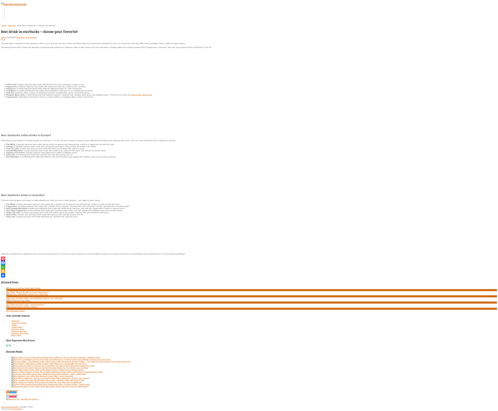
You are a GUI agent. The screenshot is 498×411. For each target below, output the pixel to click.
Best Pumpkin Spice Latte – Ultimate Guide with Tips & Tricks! (59, 380)
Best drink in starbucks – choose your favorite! (70, 378)
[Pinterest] (249, 259)
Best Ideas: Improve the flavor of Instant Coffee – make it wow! (64, 384)
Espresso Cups (17, 329)
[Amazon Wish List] (249, 271)
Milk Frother (16, 335)
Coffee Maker (17, 327)
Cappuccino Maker (19, 323)
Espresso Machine (19, 331)
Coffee (14, 325)
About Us (10, 14)
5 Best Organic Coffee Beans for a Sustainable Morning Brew (61, 364)
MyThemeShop (16, 409)
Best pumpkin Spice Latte (141, 95)
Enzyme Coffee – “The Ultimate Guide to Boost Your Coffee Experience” (101, 361)
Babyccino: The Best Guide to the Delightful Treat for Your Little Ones (82, 359)
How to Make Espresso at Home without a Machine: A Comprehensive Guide (71, 372)
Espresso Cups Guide (15, 11)
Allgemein (12, 25)
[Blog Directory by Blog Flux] (11, 393)
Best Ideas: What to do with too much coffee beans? (67, 386)
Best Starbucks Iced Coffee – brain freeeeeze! (54, 376)
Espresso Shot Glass (20, 333)
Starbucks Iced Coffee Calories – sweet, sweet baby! (64, 374)
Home (8, 9)
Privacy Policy (12, 19)
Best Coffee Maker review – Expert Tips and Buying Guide (59, 370)
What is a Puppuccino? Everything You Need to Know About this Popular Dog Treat (61, 366)
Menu (3, 23)
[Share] (249, 275)
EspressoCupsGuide (9, 407)
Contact (9, 16)
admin (3, 37)
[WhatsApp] (249, 267)
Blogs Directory (12, 395)
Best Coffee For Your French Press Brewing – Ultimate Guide (75, 357)
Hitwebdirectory (12, 390)
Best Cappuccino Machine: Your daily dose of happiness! (58, 382)
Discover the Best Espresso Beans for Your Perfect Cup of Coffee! (61, 368)
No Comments (31, 37)
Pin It (3, 39)
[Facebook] (249, 263)
